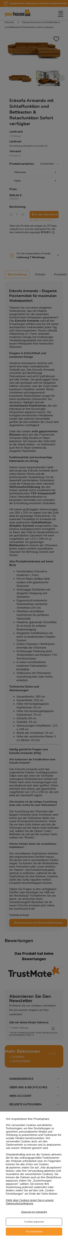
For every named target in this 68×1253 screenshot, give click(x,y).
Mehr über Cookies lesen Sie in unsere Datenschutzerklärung (30, 1201)
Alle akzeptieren (34, 1231)
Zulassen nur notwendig (34, 1212)
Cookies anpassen (34, 1221)
